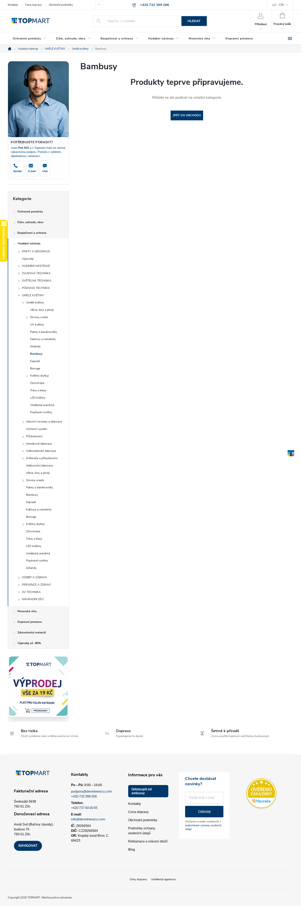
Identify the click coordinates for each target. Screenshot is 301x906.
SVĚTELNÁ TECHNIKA (36, 281)
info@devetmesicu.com (88, 819)
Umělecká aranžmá (42, 405)
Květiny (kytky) (39, 376)
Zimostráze (37, 383)
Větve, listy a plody (42, 310)
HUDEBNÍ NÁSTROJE (36, 266)
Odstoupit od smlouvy (141, 791)
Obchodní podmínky (61, 5)
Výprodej (27, 259)
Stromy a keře (39, 317)
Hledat (194, 21)
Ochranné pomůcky (30, 212)
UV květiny (37, 325)
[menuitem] (29, 38)
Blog (131, 849)
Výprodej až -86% (29, 643)
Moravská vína (27, 611)
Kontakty (13, 5)
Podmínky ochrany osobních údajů (141, 831)
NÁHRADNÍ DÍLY (33, 599)
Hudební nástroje (29, 243)
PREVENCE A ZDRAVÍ (36, 585)
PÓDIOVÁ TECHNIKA (36, 288)
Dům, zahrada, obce (30, 222)
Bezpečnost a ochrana (31, 233)
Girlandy (35, 346)
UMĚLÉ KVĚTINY (33, 295)
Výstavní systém (36, 429)
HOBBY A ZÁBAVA (34, 577)
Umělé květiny (35, 302)
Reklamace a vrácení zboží (147, 841)
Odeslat (204, 812)
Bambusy (36, 354)
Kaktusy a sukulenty (43, 339)
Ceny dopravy (138, 879)
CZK (281, 5)
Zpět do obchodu (187, 115)
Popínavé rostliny (41, 412)
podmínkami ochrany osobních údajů (203, 827)
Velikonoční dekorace (39, 466)
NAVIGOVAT (27, 845)
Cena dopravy (33, 5)
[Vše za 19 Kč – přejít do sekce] (38, 686)
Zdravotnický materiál (31, 632)
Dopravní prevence (29, 622)
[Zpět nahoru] (291, 453)
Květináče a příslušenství (41, 458)
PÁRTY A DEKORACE (36, 251)
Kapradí (35, 361)
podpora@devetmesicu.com (91, 791)
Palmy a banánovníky (43, 332)
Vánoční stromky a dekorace (44, 422)
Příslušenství (34, 436)
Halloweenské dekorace (41, 451)
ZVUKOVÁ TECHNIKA (36, 273)
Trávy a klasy (38, 390)
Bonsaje (35, 368)
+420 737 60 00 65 (84, 808)
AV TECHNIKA (31, 592)
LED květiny (37, 398)
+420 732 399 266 (84, 796)
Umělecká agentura (163, 879)
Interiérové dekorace (39, 444)
